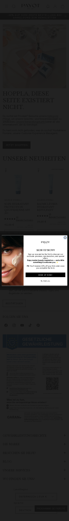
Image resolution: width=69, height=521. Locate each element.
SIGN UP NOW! (45, 275)
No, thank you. (45, 281)
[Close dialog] (65, 237)
